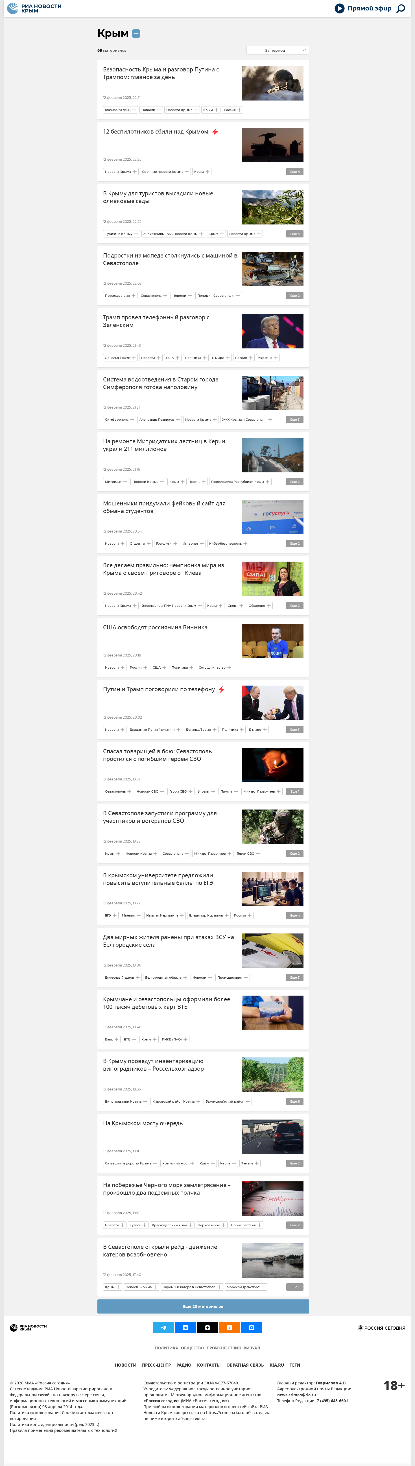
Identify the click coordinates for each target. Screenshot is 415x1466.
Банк (109, 1039)
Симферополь (116, 420)
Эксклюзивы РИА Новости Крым (170, 234)
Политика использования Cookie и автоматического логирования (62, 1416)
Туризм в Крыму (118, 234)
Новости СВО (147, 791)
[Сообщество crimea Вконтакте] (185, 1327)
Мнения (128, 915)
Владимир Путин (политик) (152, 730)
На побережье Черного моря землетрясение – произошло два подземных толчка (167, 1189)
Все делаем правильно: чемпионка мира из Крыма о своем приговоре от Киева (163, 569)
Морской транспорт (243, 1287)
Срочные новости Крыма (162, 172)
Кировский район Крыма (173, 1101)
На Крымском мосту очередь (143, 1123)
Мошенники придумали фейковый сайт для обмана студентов (164, 507)
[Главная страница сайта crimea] (34, 8)
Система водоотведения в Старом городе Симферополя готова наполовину (161, 383)
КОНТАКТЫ (209, 1366)
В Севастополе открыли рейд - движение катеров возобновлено (160, 1250)
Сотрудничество (212, 667)
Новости (148, 110)
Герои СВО (178, 791)
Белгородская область (163, 977)
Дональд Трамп (117, 358)
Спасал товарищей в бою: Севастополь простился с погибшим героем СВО (157, 755)
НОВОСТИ (125, 1366)
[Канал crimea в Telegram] (163, 1327)
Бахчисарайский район (225, 1101)
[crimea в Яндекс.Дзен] (207, 1327)
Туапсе (135, 1225)
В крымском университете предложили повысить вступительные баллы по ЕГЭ (158, 879)
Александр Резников (156, 420)
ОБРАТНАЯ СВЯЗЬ (245, 1366)
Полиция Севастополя (215, 296)
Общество (257, 606)
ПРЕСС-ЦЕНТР (156, 1366)
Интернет (190, 544)
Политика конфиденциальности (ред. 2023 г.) (54, 1425)
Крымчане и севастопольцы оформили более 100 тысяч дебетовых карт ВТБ (166, 1003)
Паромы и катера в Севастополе (189, 1287)
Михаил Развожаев (259, 791)
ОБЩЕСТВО (192, 1348)
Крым (113, 33)
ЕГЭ (108, 915)
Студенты (137, 544)
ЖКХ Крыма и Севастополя (244, 420)
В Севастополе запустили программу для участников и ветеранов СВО (160, 817)
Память (226, 791)
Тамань (247, 1163)
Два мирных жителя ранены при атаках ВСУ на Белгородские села (168, 941)
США (170, 358)
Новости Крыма (179, 110)
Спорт (233, 606)
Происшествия (117, 296)
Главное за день (117, 110)
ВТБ (127, 1039)
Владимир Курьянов (206, 915)
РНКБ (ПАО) (172, 1039)
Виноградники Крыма (123, 1101)
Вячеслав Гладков (119, 977)
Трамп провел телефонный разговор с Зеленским (156, 321)
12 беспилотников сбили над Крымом (156, 132)
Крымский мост (175, 1163)
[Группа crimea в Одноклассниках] (229, 1327)
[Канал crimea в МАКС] (251, 1327)
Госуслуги (164, 544)
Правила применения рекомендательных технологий (63, 1431)
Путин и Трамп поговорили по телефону (159, 689)
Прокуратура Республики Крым (237, 482)
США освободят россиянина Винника (155, 627)
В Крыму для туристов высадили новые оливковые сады (158, 197)
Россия (230, 110)
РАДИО (183, 1366)
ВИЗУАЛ (252, 1348)
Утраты (203, 791)
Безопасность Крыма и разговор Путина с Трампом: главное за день (161, 73)
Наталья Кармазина (162, 915)
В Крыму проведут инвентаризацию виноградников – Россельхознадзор (153, 1065)
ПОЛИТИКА (166, 1348)
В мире (218, 358)
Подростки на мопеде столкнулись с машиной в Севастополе (170, 259)
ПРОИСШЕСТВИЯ (224, 1348)
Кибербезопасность (225, 544)
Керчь (195, 482)
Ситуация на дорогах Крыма (128, 1163)
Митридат (113, 482)
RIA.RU (277, 1366)
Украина (265, 358)
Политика (193, 358)
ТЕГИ (295, 1366)
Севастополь (151, 296)
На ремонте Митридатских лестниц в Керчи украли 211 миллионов (164, 445)
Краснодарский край (169, 1225)
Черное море (209, 1225)
